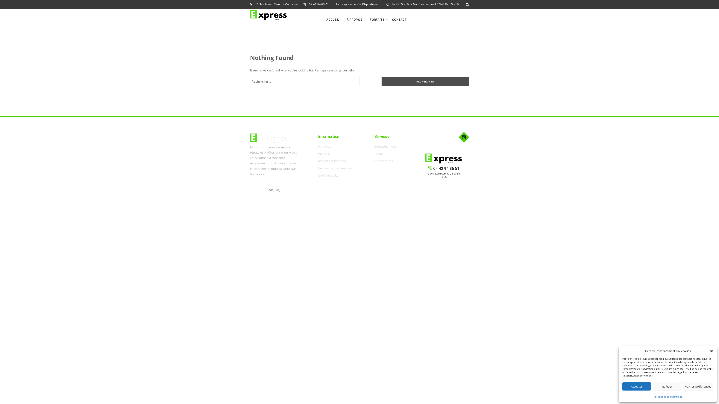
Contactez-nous (385, 146)
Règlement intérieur (332, 161)
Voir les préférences (698, 386)
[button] (711, 351)
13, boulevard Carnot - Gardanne (276, 4)
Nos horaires (383, 161)
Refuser (667, 386)
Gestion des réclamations (336, 168)
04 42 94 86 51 (318, 4)
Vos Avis (324, 154)
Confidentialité (328, 175)
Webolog (274, 190)
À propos (324, 146)
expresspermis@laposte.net (360, 4)
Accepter (636, 386)
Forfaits (379, 154)
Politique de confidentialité (668, 396)
